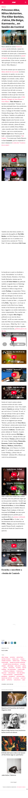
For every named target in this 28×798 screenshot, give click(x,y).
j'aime (5, 667)
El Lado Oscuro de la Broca (11, 664)
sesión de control (7, 678)
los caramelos (12, 669)
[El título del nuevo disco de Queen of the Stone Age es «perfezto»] (14, 743)
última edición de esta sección (10, 72)
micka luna (19, 671)
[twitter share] (6, 643)
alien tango (5, 657)
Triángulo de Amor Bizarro (14, 99)
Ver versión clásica (21, 787)
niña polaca (11, 673)
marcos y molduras (9, 671)
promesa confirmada (19, 517)
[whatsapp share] (15, 643)
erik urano (18, 666)
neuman (4, 673)
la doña (18, 667)
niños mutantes (8, 674)
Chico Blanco (5, 101)
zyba (23, 680)
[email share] (9, 643)
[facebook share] (3, 643)
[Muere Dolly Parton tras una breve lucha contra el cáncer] (14, 721)
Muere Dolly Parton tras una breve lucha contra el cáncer (13, 731)
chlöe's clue (16, 660)
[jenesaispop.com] (14, 2)
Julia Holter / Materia (9, 775)
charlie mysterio (6, 660)
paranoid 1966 (18, 674)
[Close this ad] (27, 789)
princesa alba (21, 676)
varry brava (17, 680)
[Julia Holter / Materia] (14, 765)
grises (24, 666)
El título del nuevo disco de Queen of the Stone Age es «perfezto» (13, 754)
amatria (12, 657)
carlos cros (15, 659)
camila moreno (6, 659)
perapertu (12, 676)
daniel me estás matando (17, 662)
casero (22, 659)
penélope (4, 676)
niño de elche (21, 673)
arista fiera (20, 657)
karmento (11, 667)
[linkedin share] (12, 643)
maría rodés (21, 669)
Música (4, 7)
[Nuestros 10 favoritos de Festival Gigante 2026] (14, 698)
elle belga (10, 666)
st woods (16, 678)
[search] (25, 2)
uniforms (9, 680)
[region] (14, 205)
